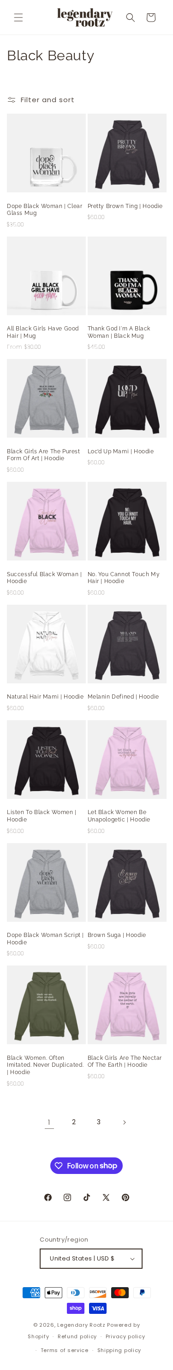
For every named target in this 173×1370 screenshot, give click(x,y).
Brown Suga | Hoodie (117, 935)
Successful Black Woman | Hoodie (44, 578)
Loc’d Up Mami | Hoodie (121, 451)
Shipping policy (119, 1350)
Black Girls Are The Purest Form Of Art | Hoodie (43, 455)
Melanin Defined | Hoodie (123, 697)
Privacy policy (125, 1336)
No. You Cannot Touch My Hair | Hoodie (124, 578)
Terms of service (65, 1350)
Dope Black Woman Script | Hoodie (45, 939)
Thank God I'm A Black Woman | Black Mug (119, 332)
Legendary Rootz (81, 1325)
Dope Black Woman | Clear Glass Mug (44, 210)
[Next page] (124, 1122)
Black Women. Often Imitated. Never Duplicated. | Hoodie (45, 1065)
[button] (18, 17)
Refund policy (77, 1336)
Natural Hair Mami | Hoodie (45, 697)
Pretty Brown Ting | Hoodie (125, 206)
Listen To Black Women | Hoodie (42, 816)
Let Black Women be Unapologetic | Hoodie (119, 816)
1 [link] (49, 1122)
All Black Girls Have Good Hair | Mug (43, 332)
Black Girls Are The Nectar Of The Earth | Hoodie (125, 1062)
